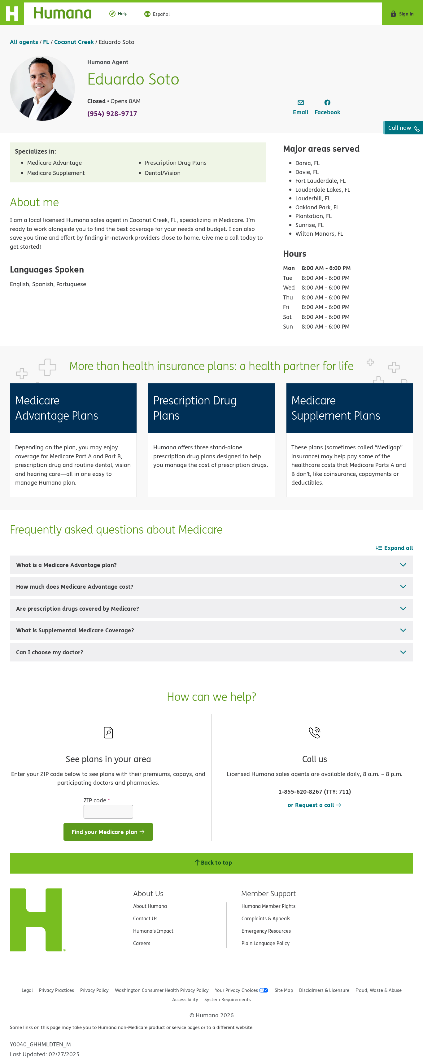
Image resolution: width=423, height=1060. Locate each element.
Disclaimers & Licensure (324, 990)
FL (46, 41)
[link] (300, 108)
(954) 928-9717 (112, 113)
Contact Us (145, 918)
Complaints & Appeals (266, 918)
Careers (141, 943)
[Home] (50, 13)
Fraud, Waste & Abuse (378, 990)
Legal (27, 990)
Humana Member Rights (268, 906)
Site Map (284, 990)
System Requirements (227, 999)
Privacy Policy (94, 990)
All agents (24, 41)
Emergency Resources (266, 930)
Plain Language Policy (266, 943)
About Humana (150, 906)
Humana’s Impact (153, 930)
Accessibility (185, 999)
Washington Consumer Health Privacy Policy (162, 990)
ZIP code (97, 800)
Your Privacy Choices (236, 990)
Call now (400, 128)
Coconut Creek (74, 41)
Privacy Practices (56, 990)
